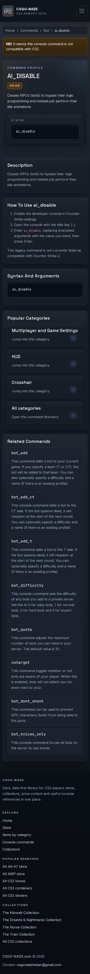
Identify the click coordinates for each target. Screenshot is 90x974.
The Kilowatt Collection (21, 913)
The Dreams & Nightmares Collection (32, 920)
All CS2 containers (17, 888)
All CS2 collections (17, 941)
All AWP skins (14, 874)
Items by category (17, 835)
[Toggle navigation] (81, 11)
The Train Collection (19, 934)
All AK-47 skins (15, 866)
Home (10, 30)
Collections (11, 849)
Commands (29, 30)
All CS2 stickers (15, 895)
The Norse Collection (19, 927)
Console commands (18, 842)
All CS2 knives (14, 881)
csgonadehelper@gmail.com (39, 965)
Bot (46, 30)
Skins (7, 828)
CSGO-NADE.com (17, 956)
